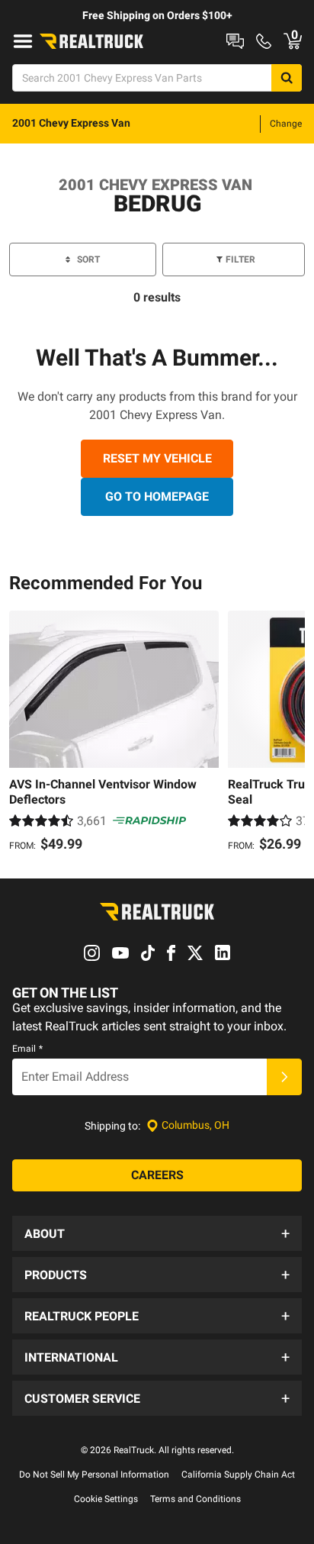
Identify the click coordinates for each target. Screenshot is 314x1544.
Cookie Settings (106, 1499)
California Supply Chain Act (238, 1474)
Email (27, 1048)
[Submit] (284, 1077)
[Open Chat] (235, 41)
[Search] (286, 78)
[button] (157, 1233)
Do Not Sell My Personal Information (94, 1474)
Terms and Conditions (195, 1499)
